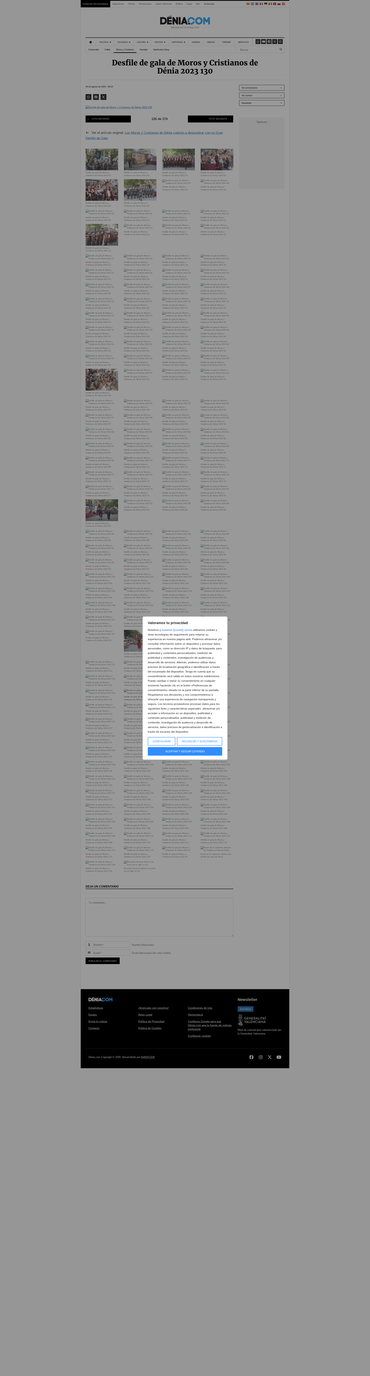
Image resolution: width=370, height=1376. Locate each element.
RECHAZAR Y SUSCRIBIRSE (200, 741)
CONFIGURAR (162, 741)
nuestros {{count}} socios (177, 629)
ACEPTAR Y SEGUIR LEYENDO (185, 751)
